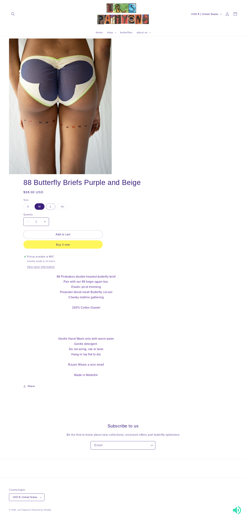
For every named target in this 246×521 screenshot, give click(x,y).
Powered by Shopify (41, 510)
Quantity (28, 214)
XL (64, 207)
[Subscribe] (151, 445)
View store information (41, 266)
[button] (13, 14)
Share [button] (31, 386)
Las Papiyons (24, 510)
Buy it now (63, 244)
